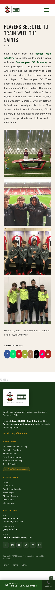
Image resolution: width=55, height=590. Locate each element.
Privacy (6, 565)
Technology (8, 493)
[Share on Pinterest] (19, 354)
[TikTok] (26, 545)
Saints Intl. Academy (12, 450)
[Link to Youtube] (48, 354)
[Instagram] (12, 545)
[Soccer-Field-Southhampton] (23, 10)
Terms (15, 565)
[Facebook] (6, 545)
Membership (9, 503)
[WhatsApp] (39, 545)
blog (7, 46)
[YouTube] (19, 545)
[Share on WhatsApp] (13, 354)
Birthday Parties (10, 496)
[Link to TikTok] (42, 354)
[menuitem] (47, 10)
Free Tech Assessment (18, 469)
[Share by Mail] (25, 354)
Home (6, 482)
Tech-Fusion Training (12, 461)
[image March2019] (28, 154)
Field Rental (8, 500)
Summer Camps (10, 453)
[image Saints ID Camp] (28, 203)
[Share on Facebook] (7, 354)
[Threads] (32, 545)
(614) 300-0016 (10, 529)
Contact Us (8, 486)
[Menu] (47, 10)
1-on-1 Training (10, 464)
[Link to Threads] (36, 354)
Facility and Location (12, 489)
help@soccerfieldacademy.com (17, 537)
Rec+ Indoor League (12, 457)
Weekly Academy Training (15, 446)
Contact (25, 565)
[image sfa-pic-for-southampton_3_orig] (28, 301)
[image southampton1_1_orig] (28, 252)
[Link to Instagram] (30, 354)
